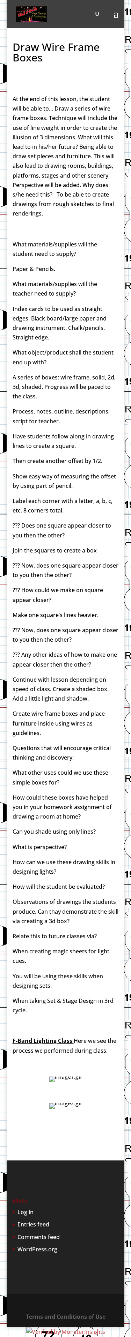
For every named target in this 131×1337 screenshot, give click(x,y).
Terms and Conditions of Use (65, 1317)
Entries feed (33, 1224)
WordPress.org (37, 1249)
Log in (25, 1212)
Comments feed (38, 1237)
